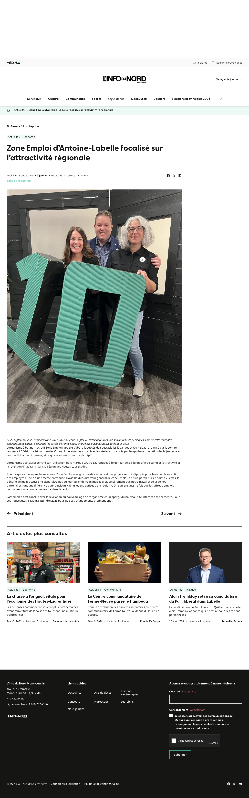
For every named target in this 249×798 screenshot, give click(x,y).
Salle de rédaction (19, 181)
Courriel (182, 691)
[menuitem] (229, 79)
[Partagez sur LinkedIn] (180, 175)
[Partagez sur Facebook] (168, 175)
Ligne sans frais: (27, 704)
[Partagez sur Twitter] (174, 175)
